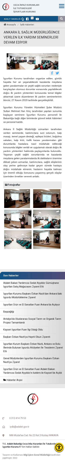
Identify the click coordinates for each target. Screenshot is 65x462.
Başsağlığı (8, 311)
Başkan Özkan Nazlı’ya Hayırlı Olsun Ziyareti (26, 336)
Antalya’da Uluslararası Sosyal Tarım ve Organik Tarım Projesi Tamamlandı (32, 321)
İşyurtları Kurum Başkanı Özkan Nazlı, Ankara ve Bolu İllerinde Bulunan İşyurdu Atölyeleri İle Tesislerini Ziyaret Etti (33, 348)
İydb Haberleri (27, 24)
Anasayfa (11, 24)
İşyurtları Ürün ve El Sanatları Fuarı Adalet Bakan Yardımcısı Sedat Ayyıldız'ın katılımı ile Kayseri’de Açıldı (32, 371)
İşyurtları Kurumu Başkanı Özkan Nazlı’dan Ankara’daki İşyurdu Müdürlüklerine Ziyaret (32, 295)
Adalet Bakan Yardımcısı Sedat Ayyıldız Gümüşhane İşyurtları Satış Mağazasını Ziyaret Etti (31, 285)
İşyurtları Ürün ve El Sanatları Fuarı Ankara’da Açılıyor (31, 304)
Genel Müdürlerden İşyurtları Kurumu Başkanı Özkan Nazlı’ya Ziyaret (31, 360)
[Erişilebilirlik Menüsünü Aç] (59, 447)
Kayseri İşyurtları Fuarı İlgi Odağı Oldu (23, 329)
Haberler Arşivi (14, 380)
